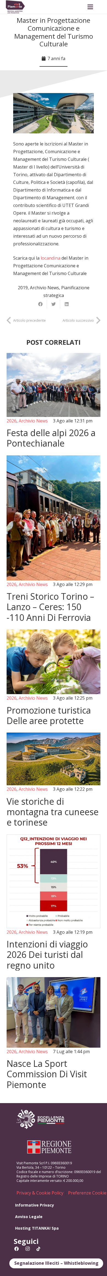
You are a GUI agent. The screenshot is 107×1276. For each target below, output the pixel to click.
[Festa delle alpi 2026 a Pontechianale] (53, 401)
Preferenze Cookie (87, 1193)
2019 (23, 288)
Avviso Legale (29, 1216)
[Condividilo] (40, 304)
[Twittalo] (53, 304)
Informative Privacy (34, 1205)
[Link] (15, 7)
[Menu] (90, 7)
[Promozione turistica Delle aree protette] (53, 677)
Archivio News (44, 288)
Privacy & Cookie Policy (39, 1193)
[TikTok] (38, 1248)
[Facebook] (16, 1248)
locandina (50, 258)
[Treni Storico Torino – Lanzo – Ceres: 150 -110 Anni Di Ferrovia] (53, 539)
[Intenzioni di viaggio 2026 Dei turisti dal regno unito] (53, 902)
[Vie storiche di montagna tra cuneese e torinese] (53, 780)
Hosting (23, 1228)
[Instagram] (27, 1248)
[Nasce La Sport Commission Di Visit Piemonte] (53, 1033)
